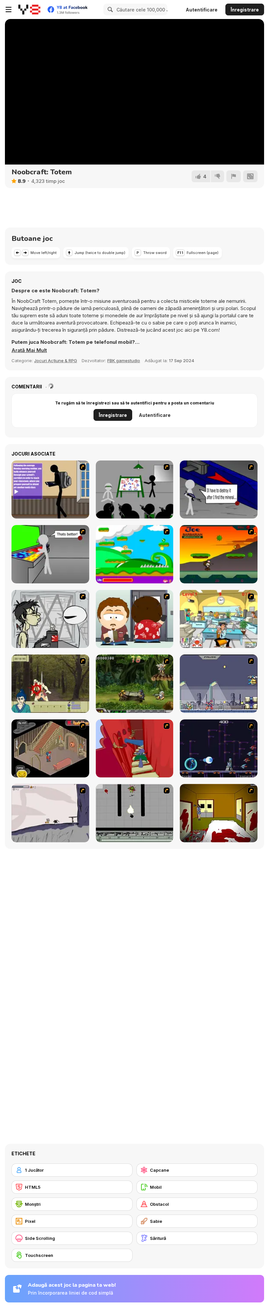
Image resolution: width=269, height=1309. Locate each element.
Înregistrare (245, 9)
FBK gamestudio (123, 360)
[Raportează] (233, 176)
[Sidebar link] (8, 9)
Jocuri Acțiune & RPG (55, 360)
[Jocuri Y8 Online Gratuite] (29, 9)
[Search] (109, 9)
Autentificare (201, 9)
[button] (29, 350)
